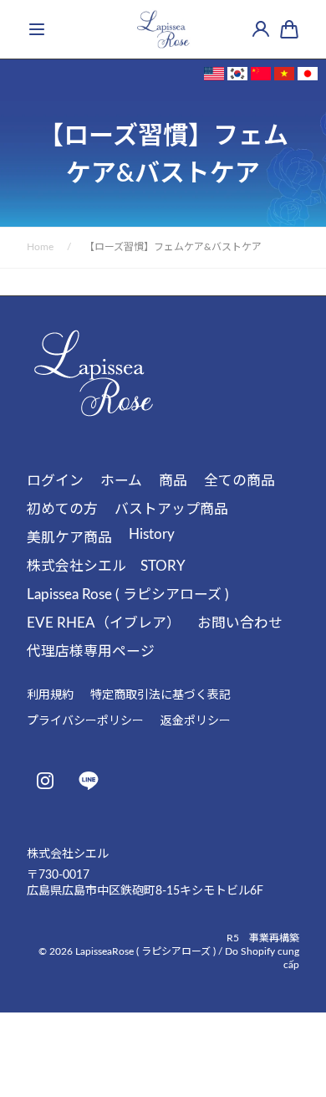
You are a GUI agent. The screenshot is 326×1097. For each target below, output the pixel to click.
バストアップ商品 (171, 509)
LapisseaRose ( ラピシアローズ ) (145, 951)
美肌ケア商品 (69, 538)
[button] (37, 29)
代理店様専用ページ (91, 651)
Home (40, 247)
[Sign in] (261, 29)
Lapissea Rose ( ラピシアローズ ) (128, 594)
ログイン (55, 481)
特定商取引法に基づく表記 (160, 695)
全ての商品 (239, 481)
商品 (173, 481)
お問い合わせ (240, 623)
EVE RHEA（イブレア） (104, 623)
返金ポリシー (195, 721)
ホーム (121, 481)
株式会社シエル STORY (106, 566)
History (152, 534)
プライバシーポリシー (85, 721)
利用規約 (50, 695)
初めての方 (62, 509)
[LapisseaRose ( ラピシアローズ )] (163, 29)
